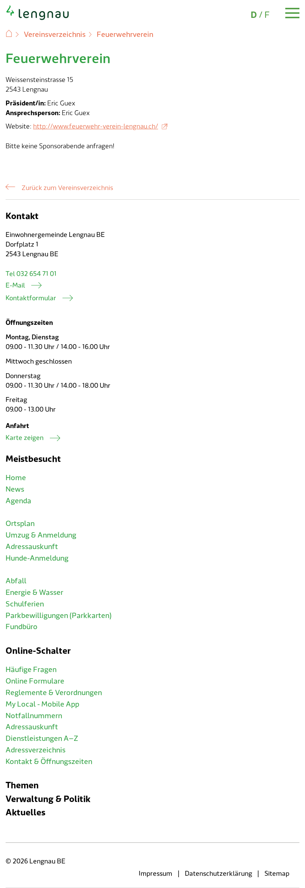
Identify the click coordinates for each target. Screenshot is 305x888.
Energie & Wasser (34, 592)
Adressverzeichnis (35, 750)
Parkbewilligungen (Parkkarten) (59, 615)
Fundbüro (22, 627)
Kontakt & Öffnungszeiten (49, 762)
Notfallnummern (34, 716)
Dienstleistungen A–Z (42, 738)
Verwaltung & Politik (48, 799)
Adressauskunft (32, 547)
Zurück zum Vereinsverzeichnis (67, 188)
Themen (22, 785)
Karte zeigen (25, 438)
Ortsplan (20, 523)
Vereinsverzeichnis (55, 34)
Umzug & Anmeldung (41, 535)
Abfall (16, 581)
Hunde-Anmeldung (37, 558)
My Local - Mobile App (42, 704)
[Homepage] (38, 18)
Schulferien (25, 604)
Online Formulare (35, 681)
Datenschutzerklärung (218, 873)
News (15, 489)
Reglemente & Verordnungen (54, 693)
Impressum (155, 873)
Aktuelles (25, 812)
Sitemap (276, 873)
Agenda (18, 501)
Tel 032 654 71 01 (31, 274)
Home (16, 478)
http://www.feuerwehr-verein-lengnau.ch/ (95, 126)
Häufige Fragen (31, 670)
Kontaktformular (31, 298)
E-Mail (15, 285)
